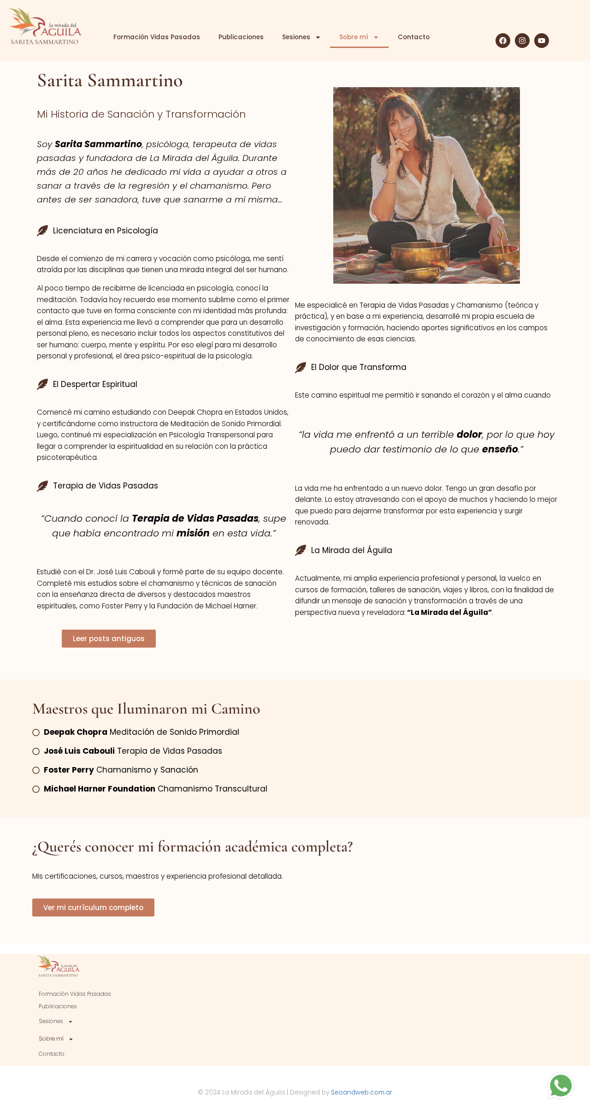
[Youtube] (541, 40)
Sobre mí (353, 37)
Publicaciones (241, 37)
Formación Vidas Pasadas (156, 37)
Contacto (414, 37)
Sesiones (296, 37)
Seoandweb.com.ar (361, 1092)
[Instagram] (522, 40)
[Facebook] (503, 40)
